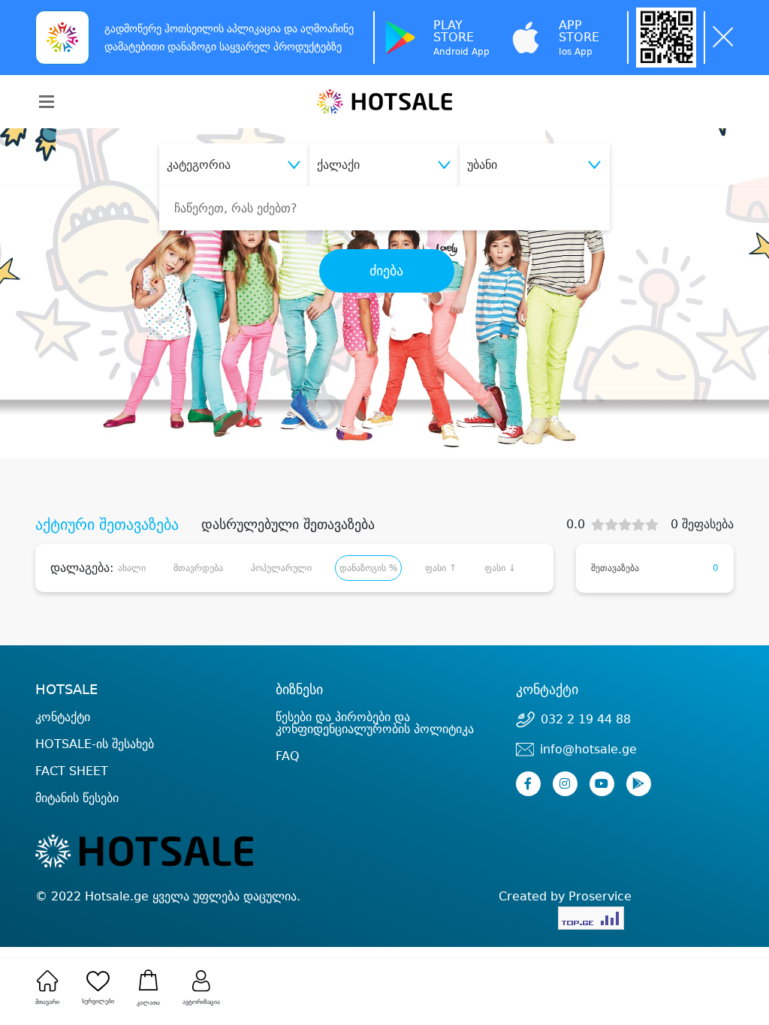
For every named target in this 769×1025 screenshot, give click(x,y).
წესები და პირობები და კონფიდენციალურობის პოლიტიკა (375, 723)
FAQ (288, 756)
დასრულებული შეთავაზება (288, 524)
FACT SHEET (71, 771)
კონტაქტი (62, 717)
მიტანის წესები (77, 798)
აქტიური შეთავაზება (107, 524)
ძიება (386, 271)
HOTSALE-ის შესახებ (94, 744)
